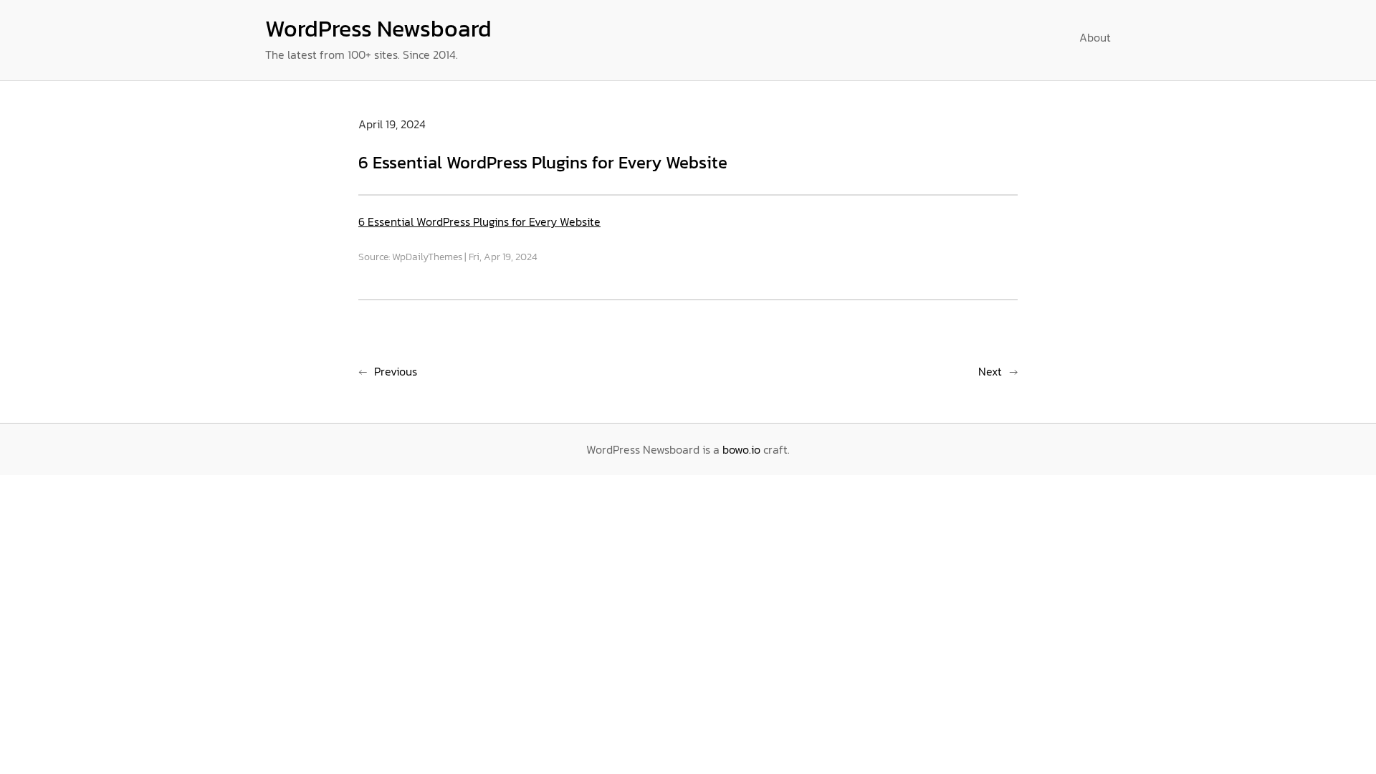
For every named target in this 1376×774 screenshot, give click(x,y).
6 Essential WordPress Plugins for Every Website (479, 221)
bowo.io (741, 449)
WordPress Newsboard (378, 28)
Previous (395, 371)
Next (990, 371)
